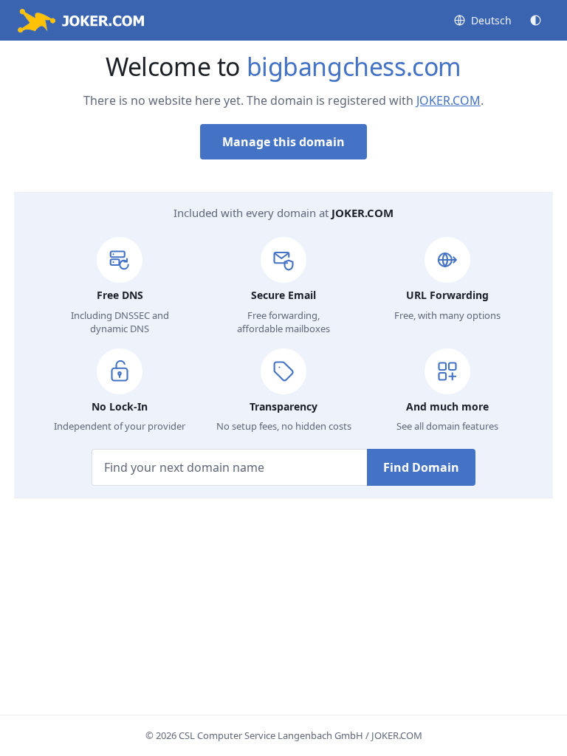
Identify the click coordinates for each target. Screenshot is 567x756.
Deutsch (491, 20)
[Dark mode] (535, 20)
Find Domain (421, 467)
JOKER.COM (448, 100)
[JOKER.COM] (81, 20)
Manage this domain (283, 142)
